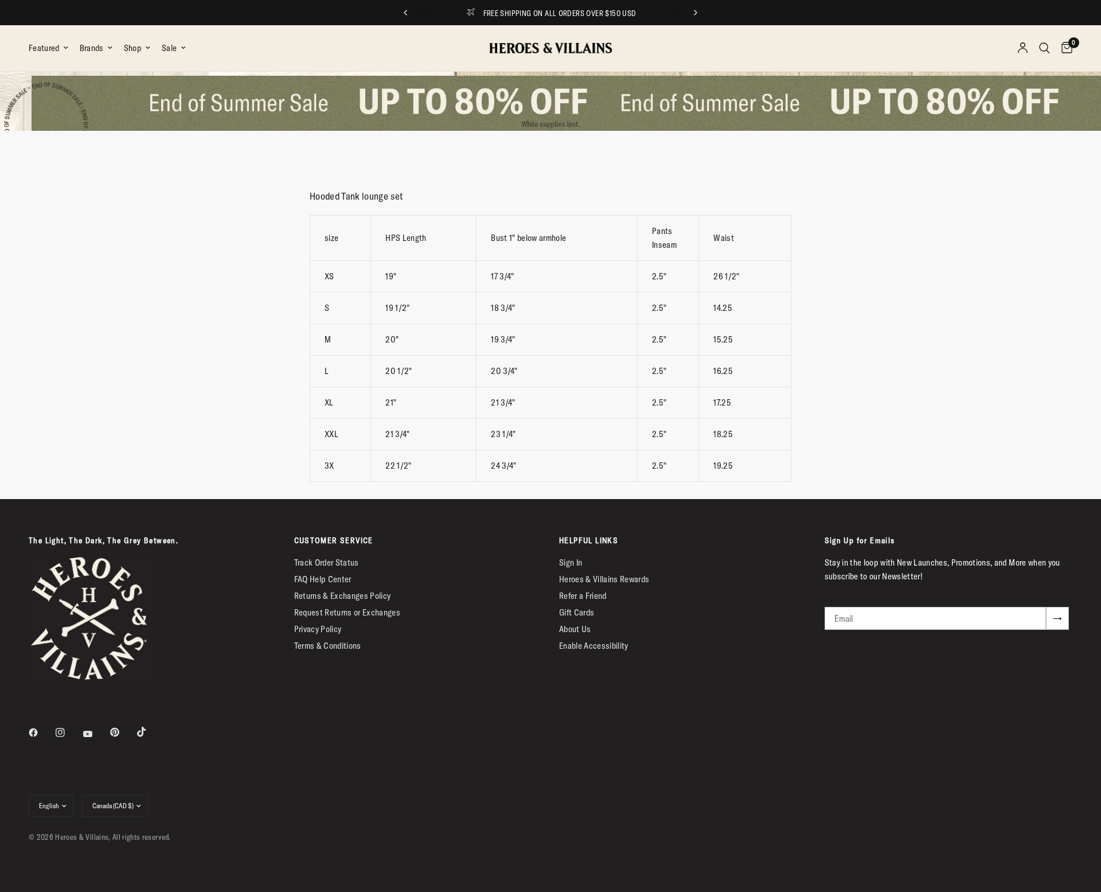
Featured (44, 47)
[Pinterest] (122, 732)
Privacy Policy (318, 629)
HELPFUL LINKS (588, 540)
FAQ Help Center (323, 579)
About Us (575, 629)
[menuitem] (51, 48)
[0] (1064, 48)
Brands (92, 47)
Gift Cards (576, 612)
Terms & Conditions (327, 645)
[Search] (1044, 48)
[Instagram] (68, 732)
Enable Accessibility (593, 645)
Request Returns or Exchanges (347, 612)
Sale (169, 47)
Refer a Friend (583, 595)
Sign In (570, 562)
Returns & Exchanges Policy (342, 595)
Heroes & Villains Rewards (604, 579)
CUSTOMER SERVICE (333, 540)
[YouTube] (95, 733)
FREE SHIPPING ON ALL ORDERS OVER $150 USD (560, 13)
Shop (133, 47)
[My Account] (1022, 48)
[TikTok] (149, 732)
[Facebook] (41, 732)
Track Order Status (326, 562)
